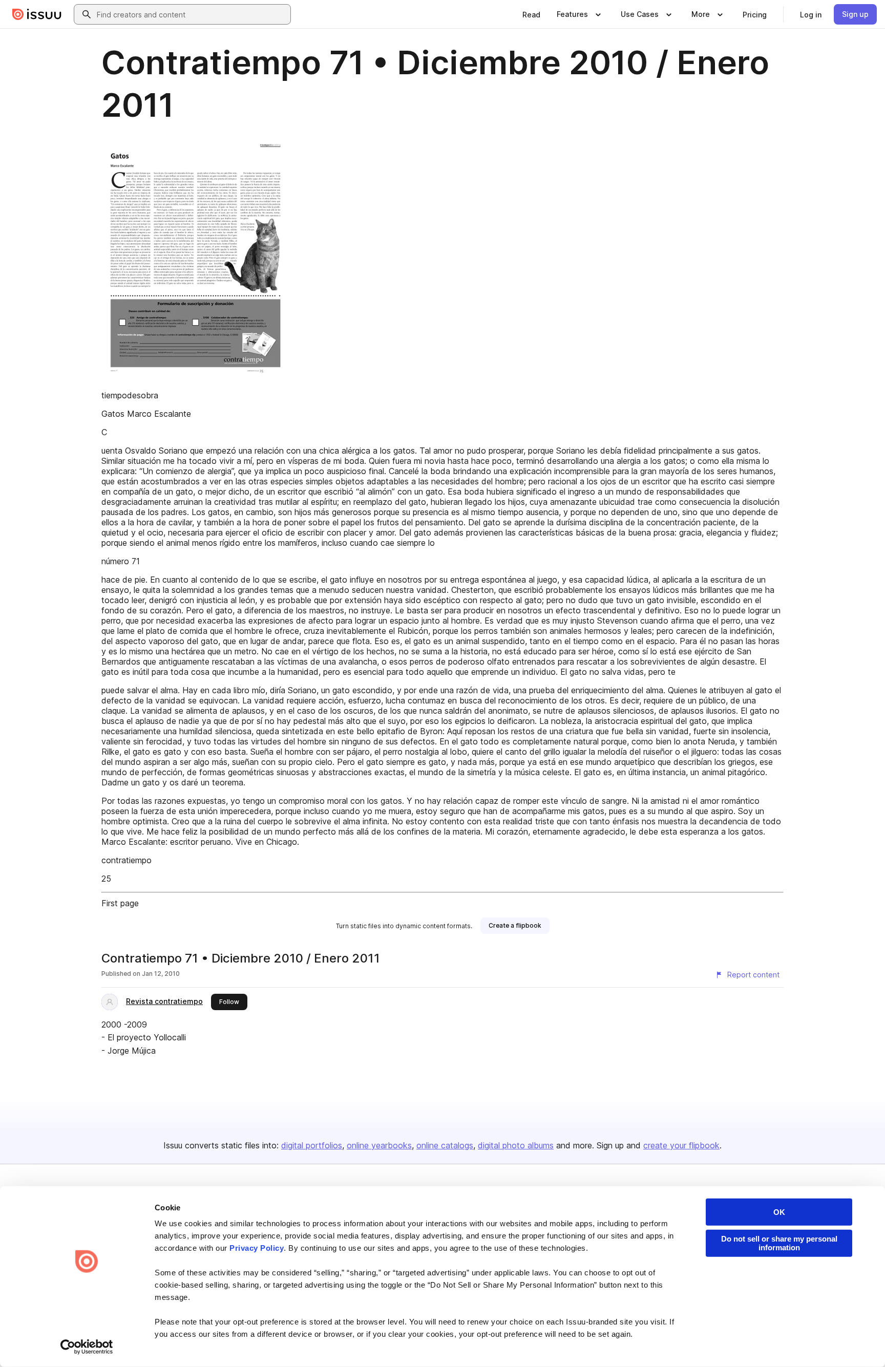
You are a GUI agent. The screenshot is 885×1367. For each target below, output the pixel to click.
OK (779, 1212)
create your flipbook (681, 1145)
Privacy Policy (256, 1248)
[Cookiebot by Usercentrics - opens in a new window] (87, 1347)
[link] (531, 14)
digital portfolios (311, 1145)
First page (120, 903)
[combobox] (191, 14)
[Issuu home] (37, 14)
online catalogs (444, 1145)
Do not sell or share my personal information (779, 1243)
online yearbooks (379, 1145)
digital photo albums (516, 1145)
